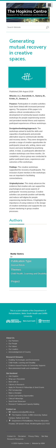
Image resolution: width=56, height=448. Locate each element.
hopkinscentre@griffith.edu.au (22, 412)
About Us (10, 338)
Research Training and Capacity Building (24, 404)
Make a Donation (15, 393)
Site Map (44, 436)
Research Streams (14, 357)
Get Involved (11, 373)
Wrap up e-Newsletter (17, 379)
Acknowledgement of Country (20, 352)
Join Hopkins (13, 376)
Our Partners (14, 341)
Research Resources (15, 439)
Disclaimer (22, 436)
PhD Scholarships (15, 390)
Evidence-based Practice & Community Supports (27, 365)
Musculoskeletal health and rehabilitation (24, 368)
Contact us (11, 409)
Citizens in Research (16, 384)
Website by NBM (38, 443)
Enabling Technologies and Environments (24, 360)
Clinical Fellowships (16, 398)
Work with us (13, 382)
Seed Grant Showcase (17, 401)
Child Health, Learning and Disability (29, 273)
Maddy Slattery (17, 254)
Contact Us (11, 436)
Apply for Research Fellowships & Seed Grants (26, 387)
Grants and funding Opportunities (21, 396)
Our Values (13, 346)
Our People (13, 343)
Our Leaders (13, 349)
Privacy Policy (33, 436)
